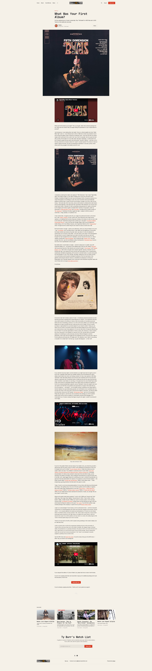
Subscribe (111, 3)
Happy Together (64, 217)
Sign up (66, 661)
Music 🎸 (56, 10)
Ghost (114, 661)
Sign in (105, 2)
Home (38, 2)
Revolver (94, 246)
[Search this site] (102, 3)
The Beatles (60, 230)
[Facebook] (77, 655)
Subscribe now (76, 582)
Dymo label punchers (73, 261)
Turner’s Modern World (75, 469)
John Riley (76, 209)
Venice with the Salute (89, 490)
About (42, 2)
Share (95, 25)
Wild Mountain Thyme (66, 209)
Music (54, 2)
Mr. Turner (79, 503)
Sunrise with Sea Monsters (71, 480)
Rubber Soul (87, 238)
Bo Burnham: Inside (78, 392)
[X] (74, 655)
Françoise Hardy (88, 240)
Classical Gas (93, 224)
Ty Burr (60, 25)
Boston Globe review (86, 504)
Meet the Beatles (69, 238)
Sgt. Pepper (88, 248)
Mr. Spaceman (58, 211)
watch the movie (69, 536)
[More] (57, 3)
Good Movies (48, 2)
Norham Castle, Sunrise (73, 490)
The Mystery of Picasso (67, 501)
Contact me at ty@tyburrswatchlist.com (78, 661)
